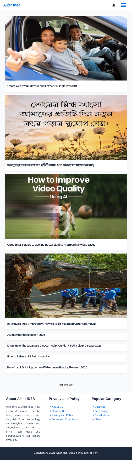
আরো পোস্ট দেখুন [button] (66, 384)
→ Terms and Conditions (63, 419)
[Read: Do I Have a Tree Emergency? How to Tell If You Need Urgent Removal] (66, 283)
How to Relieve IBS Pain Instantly (28, 356)
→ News (97, 419)
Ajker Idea (11, 5)
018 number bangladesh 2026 (26, 335)
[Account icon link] (113, 5)
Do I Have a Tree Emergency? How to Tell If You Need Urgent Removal (51, 324)
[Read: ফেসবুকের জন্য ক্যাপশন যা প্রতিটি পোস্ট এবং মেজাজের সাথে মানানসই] (66, 125)
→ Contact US (57, 411)
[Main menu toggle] (124, 5)
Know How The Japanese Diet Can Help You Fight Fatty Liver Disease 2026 (54, 345)
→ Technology (100, 411)
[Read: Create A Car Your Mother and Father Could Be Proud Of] (66, 46)
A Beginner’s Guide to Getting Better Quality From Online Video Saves (51, 245)
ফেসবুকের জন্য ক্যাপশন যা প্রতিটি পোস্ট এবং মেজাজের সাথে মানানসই (50, 165)
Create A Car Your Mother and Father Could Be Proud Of (42, 86)
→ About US (56, 406)
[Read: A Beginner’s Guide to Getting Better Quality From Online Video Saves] (66, 204)
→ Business (98, 406)
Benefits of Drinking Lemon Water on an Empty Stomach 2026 (47, 367)
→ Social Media (100, 415)
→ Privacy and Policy (61, 415)
